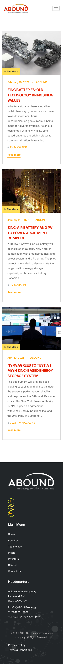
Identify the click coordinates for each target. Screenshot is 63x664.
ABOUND (41, 82)
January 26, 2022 (18, 220)
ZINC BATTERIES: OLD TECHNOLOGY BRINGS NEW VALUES (30, 95)
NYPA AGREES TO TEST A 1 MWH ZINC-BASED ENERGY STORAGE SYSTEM (30, 370)
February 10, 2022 (18, 82)
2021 (13, 422)
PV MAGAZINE (18, 147)
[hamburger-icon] (56, 8)
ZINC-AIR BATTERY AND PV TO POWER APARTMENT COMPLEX (29, 232)
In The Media (11, 71)
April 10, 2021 (15, 357)
